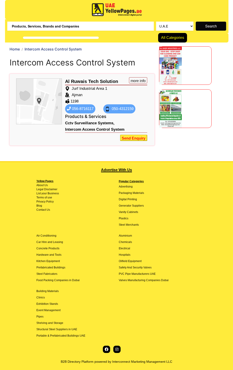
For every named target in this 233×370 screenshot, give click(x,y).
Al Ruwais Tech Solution (91, 81)
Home (15, 49)
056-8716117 (82, 109)
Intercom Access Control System (94, 129)
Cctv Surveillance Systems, (89, 123)
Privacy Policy (45, 201)
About (40, 185)
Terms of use (44, 197)
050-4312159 (122, 109)
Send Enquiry (133, 138)
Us (46, 185)
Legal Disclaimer (46, 189)
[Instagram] (117, 349)
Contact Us (43, 209)
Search (211, 26)
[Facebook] (106, 349)
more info (138, 81)
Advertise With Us (116, 170)
